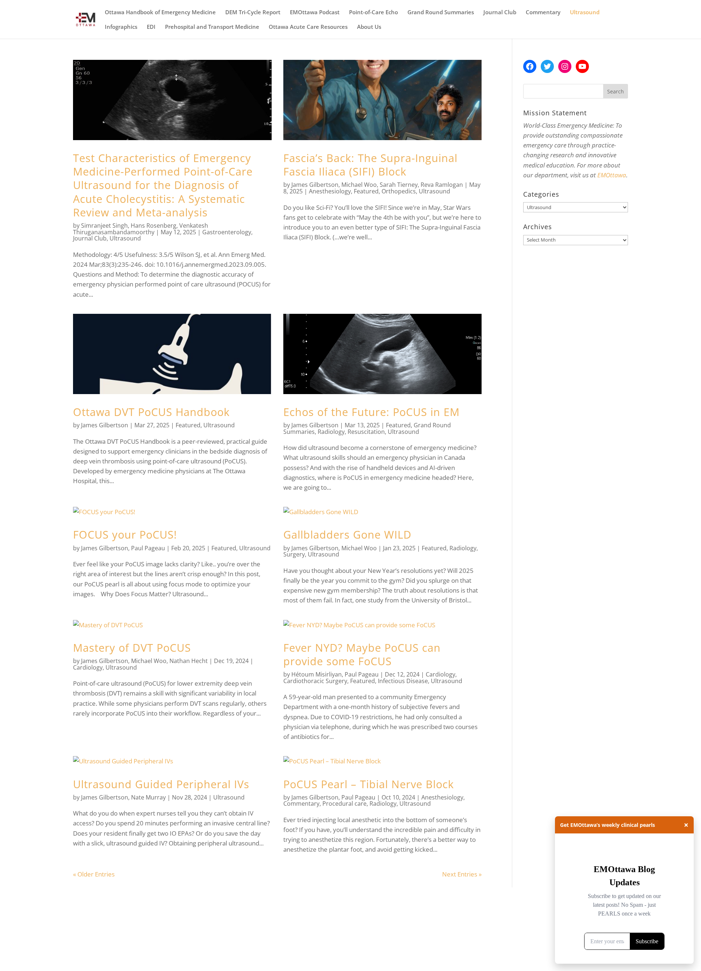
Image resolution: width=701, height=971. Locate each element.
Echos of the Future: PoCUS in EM (371, 412)
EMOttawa (611, 175)
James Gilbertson (314, 185)
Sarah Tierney (399, 185)
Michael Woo (359, 185)
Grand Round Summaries (440, 12)
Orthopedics (399, 191)
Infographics (121, 27)
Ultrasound (585, 12)
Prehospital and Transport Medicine (212, 27)
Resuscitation (366, 432)
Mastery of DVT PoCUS (132, 647)
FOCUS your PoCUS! (125, 534)
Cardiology (88, 667)
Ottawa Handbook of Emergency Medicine (160, 12)
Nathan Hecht (188, 661)
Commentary (543, 12)
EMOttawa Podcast (315, 12)
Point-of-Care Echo (373, 12)
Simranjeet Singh (104, 225)
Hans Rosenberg (153, 225)
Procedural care (344, 803)
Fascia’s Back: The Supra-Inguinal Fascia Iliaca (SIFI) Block (370, 164)
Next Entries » (462, 874)
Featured (366, 191)
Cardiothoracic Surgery (315, 681)
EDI (151, 27)
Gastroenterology (226, 232)
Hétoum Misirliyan (316, 674)
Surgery (294, 554)
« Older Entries (94, 874)
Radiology (331, 432)
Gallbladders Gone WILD (347, 534)
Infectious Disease (403, 681)
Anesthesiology (330, 191)
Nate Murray (148, 797)
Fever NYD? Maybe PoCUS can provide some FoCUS (362, 654)
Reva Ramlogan (442, 185)
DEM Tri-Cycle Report (252, 12)
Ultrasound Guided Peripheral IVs (161, 784)
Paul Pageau (148, 548)
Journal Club (499, 12)
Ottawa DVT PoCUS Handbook (151, 412)
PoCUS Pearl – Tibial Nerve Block (368, 784)
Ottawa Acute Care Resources (308, 27)
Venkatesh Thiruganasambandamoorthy (140, 228)
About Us (369, 27)
